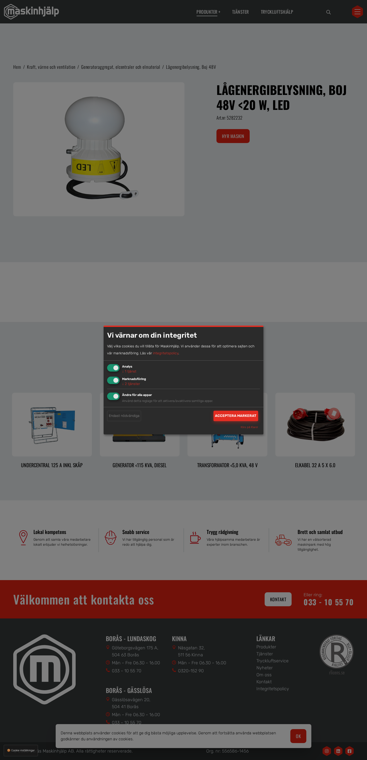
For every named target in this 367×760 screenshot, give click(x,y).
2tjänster (131, 384)
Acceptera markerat (235, 416)
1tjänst (129, 371)
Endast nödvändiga (124, 416)
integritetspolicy (165, 353)
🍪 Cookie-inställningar (21, 750)
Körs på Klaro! (249, 427)
